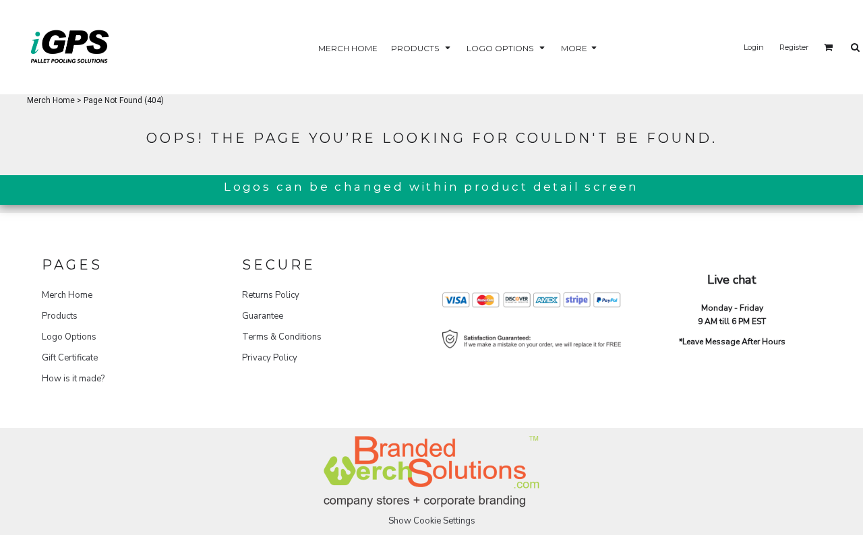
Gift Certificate (70, 358)
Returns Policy (270, 295)
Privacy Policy (269, 358)
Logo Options (69, 337)
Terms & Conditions (282, 337)
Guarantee (262, 316)
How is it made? (73, 379)
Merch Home (51, 100)
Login (754, 47)
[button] (422, 47)
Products (60, 316)
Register (793, 47)
